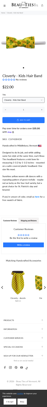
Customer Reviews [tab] (10, 221)
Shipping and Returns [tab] (29, 221)
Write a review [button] (23, 245)
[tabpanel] (23, 42)
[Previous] (2, 287)
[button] (9, 79)
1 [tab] (23, 67)
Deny (22, 402)
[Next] (44, 287)
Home (3, 13)
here (37, 196)
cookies (20, 393)
